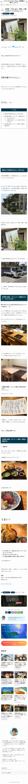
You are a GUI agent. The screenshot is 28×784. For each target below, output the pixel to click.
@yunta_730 (17, 47)
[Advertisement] (14, 148)
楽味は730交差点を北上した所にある (14, 113)
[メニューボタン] (1, 2)
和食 (23, 592)
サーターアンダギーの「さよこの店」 (10, 186)
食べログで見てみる (6, 584)
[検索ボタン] (26, 2)
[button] (6, 612)
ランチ (12, 13)
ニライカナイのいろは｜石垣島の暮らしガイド (14, 1)
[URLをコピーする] (21, 612)
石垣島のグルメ (6, 13)
